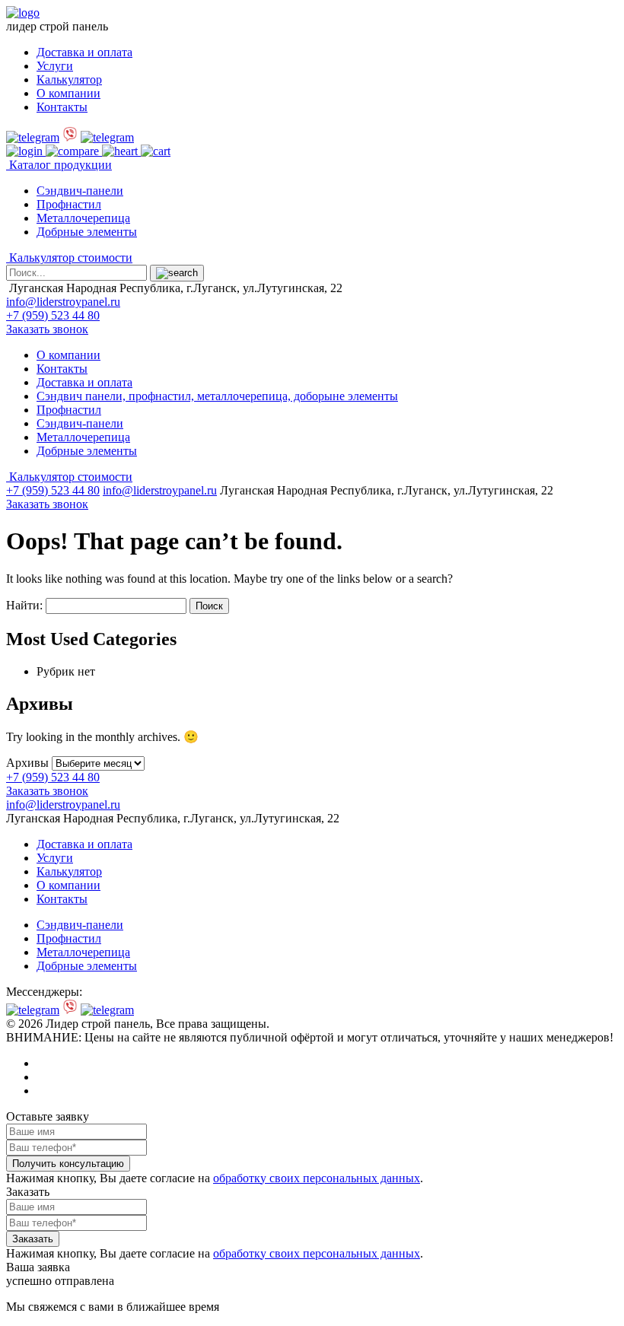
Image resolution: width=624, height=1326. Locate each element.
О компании (68, 93)
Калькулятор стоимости (69, 257)
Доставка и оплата (84, 52)
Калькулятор (69, 79)
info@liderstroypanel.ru (63, 301)
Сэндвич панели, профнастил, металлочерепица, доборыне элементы (217, 396)
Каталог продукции (59, 164)
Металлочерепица (83, 217)
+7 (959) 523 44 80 (53, 315)
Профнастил (69, 204)
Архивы (27, 762)
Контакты (62, 106)
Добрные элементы (87, 231)
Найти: (24, 605)
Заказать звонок (47, 329)
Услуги (55, 65)
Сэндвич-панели (80, 190)
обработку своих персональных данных (316, 1178)
